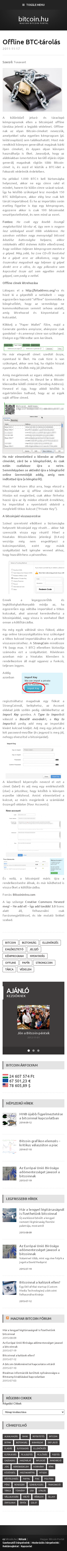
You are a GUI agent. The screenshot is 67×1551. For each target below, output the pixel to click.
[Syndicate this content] (8, 1318)
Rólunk (22, 1539)
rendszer (19, 1485)
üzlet (34, 1503)
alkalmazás (11, 1436)
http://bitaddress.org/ (40, 290)
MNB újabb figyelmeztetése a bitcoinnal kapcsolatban (41, 1116)
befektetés (38, 1436)
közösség (9, 1472)
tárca (9, 969)
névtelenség (11, 1479)
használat (25, 1460)
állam (51, 1497)
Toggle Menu (35, 4)
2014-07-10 (25, 1149)
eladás (8, 1448)
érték (23, 1503)
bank (25, 1436)
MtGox (43, 1472)
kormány (39, 1467)
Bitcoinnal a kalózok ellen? (39, 1282)
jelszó (34, 949)
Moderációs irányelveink (45, 1542)
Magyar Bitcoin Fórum (31, 1318)
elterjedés (10, 1454)
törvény (20, 1491)
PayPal (26, 1479)
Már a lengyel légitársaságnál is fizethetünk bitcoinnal (41, 1211)
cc (4, 1539)
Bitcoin (10, 942)
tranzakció (54, 1485)
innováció (55, 1460)
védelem (25, 969)
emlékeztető (14, 949)
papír (26, 962)
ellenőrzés (50, 942)
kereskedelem (21, 1467)
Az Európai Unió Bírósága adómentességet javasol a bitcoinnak (39, 1172)
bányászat (37, 1442)
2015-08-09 (25, 1232)
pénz (7, 1485)
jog (6, 1467)
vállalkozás (11, 1497)
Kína (51, 1467)
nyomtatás (37, 956)
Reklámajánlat (11, 1546)
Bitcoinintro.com (24, 894)
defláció (53, 1442)
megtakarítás (27, 1472)
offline (10, 962)
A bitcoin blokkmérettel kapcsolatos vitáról (29, 1364)
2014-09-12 (25, 1122)
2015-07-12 (25, 1301)
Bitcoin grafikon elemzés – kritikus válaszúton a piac (39, 1143)
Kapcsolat (26, 1546)
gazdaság (9, 1460)
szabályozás (36, 1485)
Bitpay (7, 1442)
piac (37, 1479)
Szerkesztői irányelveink (16, 1542)
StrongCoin (40, 643)
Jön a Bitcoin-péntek (33, 1033)
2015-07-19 (25, 1180)
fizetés (56, 1454)
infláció (40, 1460)
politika (48, 1479)
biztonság (29, 942)
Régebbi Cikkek (12, 1403)
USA (32, 1491)
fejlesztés (27, 1454)
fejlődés (42, 1454)
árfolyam (9, 1503)
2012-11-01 (33, 1037)
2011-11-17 (11, 48)
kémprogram (14, 956)
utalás (42, 1491)
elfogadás (23, 1448)
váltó (26, 1497)
